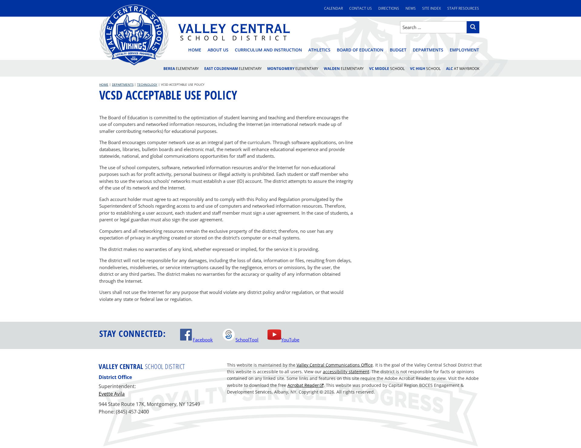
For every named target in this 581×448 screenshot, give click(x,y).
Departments (428, 50)
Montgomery (292, 68)
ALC (462, 68)
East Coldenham (233, 68)
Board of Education (360, 50)
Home (194, 50)
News (410, 8)
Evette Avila (112, 393)
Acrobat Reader (303, 385)
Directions (388, 8)
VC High (425, 68)
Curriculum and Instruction (268, 50)
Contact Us (360, 8)
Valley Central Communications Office (335, 365)
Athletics (319, 50)
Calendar (333, 8)
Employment (464, 50)
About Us (218, 50)
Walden (344, 68)
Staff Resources (463, 8)
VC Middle (387, 68)
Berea (181, 68)
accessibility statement (346, 371)
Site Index (431, 8)
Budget (398, 50)
